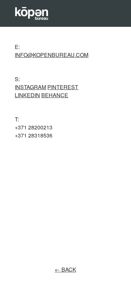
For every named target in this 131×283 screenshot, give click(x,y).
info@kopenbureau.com (51, 55)
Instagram (30, 87)
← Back (65, 269)
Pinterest (62, 87)
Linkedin (27, 95)
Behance (54, 95)
